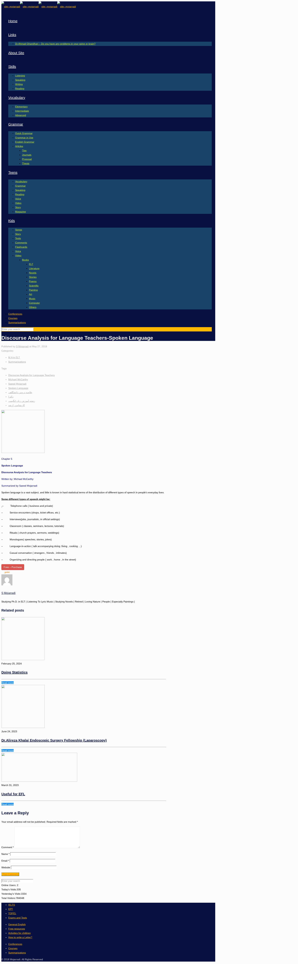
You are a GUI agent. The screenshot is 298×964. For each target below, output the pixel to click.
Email (5, 860)
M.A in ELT (14, 357)
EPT (10, 909)
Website (5, 867)
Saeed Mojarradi (17, 383)
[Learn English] (38, 6)
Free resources (16, 928)
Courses (12, 318)
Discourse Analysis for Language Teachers (31, 375)
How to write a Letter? (20, 937)
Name (5, 854)
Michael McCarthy (18, 379)
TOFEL (12, 913)
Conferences (15, 313)
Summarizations (17, 322)
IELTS (11, 904)
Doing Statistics (14, 672)
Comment (7, 847)
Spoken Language (18, 388)
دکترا (10, 396)
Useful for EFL (13, 794)
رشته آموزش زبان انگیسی (21, 401)
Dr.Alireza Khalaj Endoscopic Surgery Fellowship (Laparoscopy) (54, 740)
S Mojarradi (22, 346)
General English (17, 924)
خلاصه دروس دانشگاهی (20, 392)
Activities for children (19, 933)
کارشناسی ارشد (16, 405)
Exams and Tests (17, 917)
